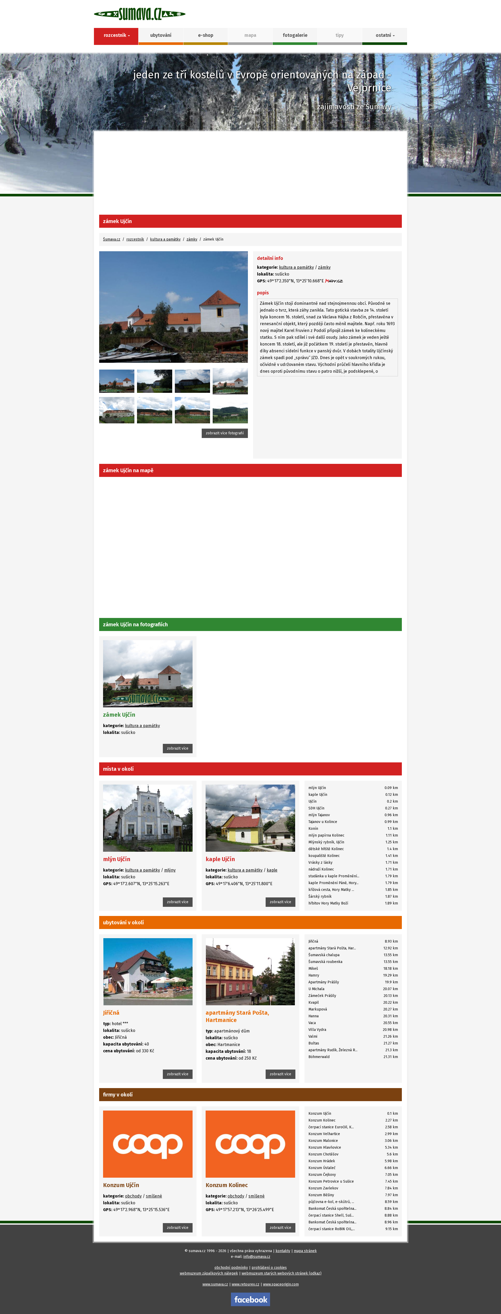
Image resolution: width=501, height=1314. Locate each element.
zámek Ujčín (119, 714)
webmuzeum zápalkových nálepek (209, 1273)
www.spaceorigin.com (281, 1284)
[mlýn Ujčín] (148, 818)
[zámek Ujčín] (173, 307)
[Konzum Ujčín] (148, 1143)
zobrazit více (177, 748)
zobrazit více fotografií (225, 433)
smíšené (154, 1196)
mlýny (170, 870)
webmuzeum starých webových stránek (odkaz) (281, 1273)
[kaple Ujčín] (250, 818)
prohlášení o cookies (269, 1267)
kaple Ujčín (220, 859)
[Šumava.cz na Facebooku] (250, 1299)
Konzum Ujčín (121, 1185)
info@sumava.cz (256, 1256)
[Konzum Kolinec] (250, 1143)
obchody (133, 1196)
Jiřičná (111, 1012)
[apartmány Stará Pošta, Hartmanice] (250, 971)
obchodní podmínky (231, 1267)
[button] (384, 36)
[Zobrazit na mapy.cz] (334, 280)
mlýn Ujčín (116, 859)
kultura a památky (165, 239)
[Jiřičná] (148, 971)
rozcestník (135, 239)
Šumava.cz (111, 239)
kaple (272, 870)
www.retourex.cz (245, 1284)
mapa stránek (305, 1251)
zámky (192, 239)
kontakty (283, 1251)
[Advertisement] (250, 175)
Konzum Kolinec (227, 1185)
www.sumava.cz (215, 1284)
